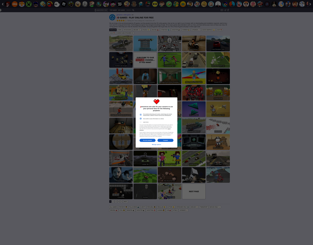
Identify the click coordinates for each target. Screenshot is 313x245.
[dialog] (156, 122)
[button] (156, 122)
